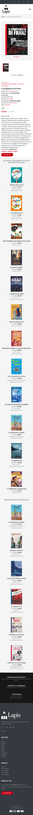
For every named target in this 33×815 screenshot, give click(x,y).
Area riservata (16, 806)
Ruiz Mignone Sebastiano (9, 84)
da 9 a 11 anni (13, 103)
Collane (3, 743)
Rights (3, 751)
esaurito (7, 105)
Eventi (3, 747)
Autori (3, 741)
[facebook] (11, 2)
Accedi (3, 767)
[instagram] (15, 2)
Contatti (3, 755)
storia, (4, 151)
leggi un (17, 75)
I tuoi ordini (4, 771)
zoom (17, 57)
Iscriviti (6, 793)
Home (3, 17)
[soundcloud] (24, 2)
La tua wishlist (5, 774)
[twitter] (19, 2)
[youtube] (28, 2)
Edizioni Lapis (19, 808)
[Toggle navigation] (30, 9)
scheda (6, 155)
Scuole (3, 749)
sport (15, 151)
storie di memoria (11, 91)
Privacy (3, 731)
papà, (9, 151)
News (2, 745)
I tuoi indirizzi (5, 773)
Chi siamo (4, 753)
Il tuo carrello (5, 769)
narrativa (10, 99)
